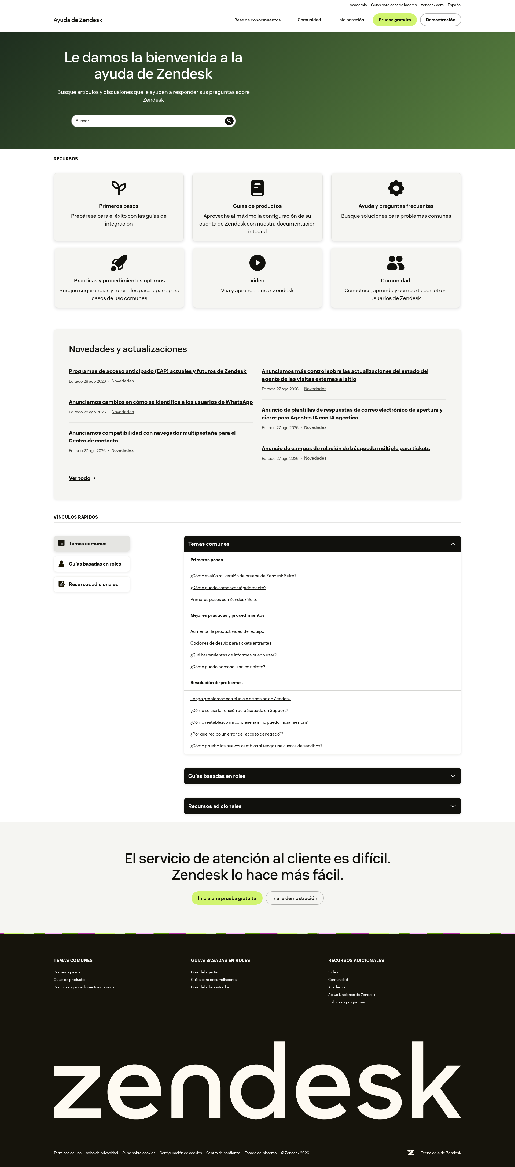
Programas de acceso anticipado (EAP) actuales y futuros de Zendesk (158, 371)
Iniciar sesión (351, 20)
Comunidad (309, 20)
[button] (92, 544)
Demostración (440, 20)
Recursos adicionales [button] (215, 806)
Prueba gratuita (395, 20)
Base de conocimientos (257, 20)
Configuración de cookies (181, 1153)
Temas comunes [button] (209, 543)
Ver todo (79, 478)
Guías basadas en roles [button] (217, 776)
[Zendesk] (257, 1080)
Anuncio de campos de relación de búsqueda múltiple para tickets (346, 448)
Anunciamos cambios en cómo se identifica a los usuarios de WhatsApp (161, 401)
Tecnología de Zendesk (441, 1153)
